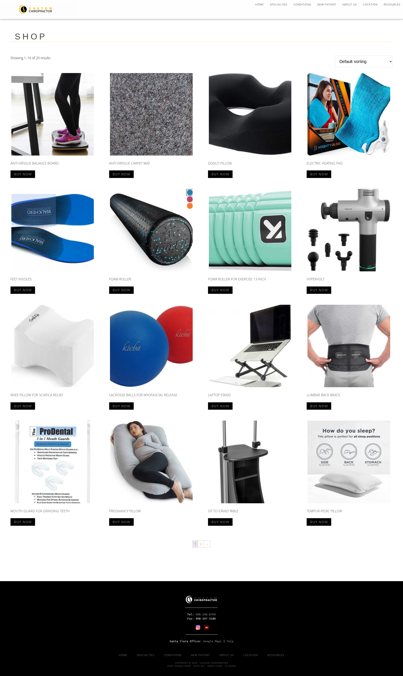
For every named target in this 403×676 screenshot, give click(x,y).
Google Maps (212, 641)
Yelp (230, 641)
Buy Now (23, 174)
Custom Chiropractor (38, 9)
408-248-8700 (206, 614)
